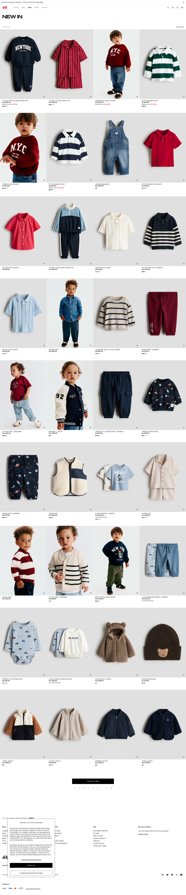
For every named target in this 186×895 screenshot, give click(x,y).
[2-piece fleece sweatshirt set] (69, 231)
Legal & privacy (99, 838)
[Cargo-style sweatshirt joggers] (116, 395)
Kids (29, 7)
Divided (5, 836)
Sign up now (143, 834)
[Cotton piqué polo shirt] (163, 148)
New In (18, 818)
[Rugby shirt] (23, 561)
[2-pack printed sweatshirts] (69, 642)
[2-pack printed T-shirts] (116, 477)
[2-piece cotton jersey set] (69, 64)
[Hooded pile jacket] (116, 642)
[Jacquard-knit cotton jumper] (116, 313)
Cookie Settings (99, 846)
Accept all (31, 865)
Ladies (16, 7)
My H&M (96, 833)
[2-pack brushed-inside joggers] (163, 561)
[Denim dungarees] (116, 148)
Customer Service (100, 831)
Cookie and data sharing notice (31, 860)
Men (23, 7)
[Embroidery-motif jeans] (116, 64)
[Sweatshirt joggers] (163, 313)
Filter (178, 27)
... (102, 788)
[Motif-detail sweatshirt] (116, 561)
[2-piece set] (163, 477)
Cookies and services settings (31, 873)
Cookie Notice (98, 843)
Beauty (45, 7)
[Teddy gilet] (69, 477)
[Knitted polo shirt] (116, 231)
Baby (12, 818)
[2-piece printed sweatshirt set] (23, 64)
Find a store (98, 836)
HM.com (5, 818)
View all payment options (33, 888)
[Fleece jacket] (69, 724)
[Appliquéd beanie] (163, 642)
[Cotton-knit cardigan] (69, 561)
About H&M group (55, 833)
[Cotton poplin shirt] (23, 231)
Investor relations (56, 841)
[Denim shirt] (69, 313)
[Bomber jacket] (116, 724)
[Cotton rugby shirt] (163, 64)
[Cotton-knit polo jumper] (163, 231)
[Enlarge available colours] (96, 188)
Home (36, 7)
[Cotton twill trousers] (23, 395)
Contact (96, 841)
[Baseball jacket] (69, 395)
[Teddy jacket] (23, 724)
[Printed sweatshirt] (23, 148)
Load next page (93, 781)
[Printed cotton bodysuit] (23, 642)
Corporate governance (57, 843)
